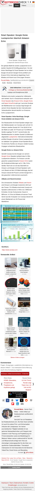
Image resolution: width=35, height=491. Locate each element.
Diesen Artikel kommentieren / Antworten (15, 374)
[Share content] (3, 400)
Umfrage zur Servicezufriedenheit (19, 90)
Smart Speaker (6, 101)
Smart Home (17, 83)
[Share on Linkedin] (17, 404)
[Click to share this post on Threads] (12, 400)
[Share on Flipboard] (12, 404)
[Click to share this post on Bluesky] (17, 400)
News (17, 5)
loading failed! (4, 467)
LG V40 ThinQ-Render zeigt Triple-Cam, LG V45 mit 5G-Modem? (26, 385)
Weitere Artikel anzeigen (17, 357)
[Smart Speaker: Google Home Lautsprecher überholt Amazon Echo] (17, 51)
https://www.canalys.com (10, 250)
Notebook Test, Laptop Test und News (11, 458)
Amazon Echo (18, 101)
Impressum (4, 483)
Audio (4, 83)
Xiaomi (29, 183)
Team (11, 483)
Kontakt (25, 483)
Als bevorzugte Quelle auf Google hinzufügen (19, 395)
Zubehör (31, 80)
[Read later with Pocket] (31, 400)
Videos (24, 5)
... (32, 5)
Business (9, 83)
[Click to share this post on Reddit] (26, 400)
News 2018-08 (5, 460)
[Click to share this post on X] (21, 400)
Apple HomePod (9, 103)
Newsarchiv (29, 458)
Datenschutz (18, 483)
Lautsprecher (13, 137)
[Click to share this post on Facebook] (7, 400)
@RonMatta (29, 452)
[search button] (28, 2)
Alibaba (21, 183)
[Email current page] (22, 404)
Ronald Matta (5, 80)
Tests (10, 5)
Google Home (28, 101)
